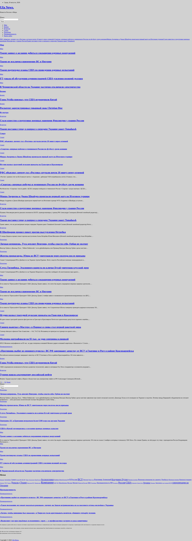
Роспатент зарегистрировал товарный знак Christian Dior (31, 108)
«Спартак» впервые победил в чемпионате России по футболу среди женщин (80, 39)
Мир (5, 25)
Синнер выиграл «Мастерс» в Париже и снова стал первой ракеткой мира (40, 327)
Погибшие (93, 483)
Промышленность (10, 34)
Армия (13, 479)
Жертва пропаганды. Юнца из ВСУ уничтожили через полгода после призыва (42, 255)
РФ (111, 483)
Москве (75, 483)
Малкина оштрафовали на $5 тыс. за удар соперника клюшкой (34, 339)
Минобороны (63, 483)
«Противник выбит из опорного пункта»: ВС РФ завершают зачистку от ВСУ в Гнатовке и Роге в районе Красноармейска (67, 351)
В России (73, 479)
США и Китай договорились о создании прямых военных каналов (29, 428)
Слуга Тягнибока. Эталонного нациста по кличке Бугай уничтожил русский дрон (44, 267)
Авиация (2, 479)
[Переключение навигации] (1, 16)
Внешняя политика (133, 479)
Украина (146, 483)
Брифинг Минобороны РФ (61, 479)
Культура (7, 29)
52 (5, 382)
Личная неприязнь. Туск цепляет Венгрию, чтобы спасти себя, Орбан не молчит (44, 244)
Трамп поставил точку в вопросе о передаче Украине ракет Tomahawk (51, 41)
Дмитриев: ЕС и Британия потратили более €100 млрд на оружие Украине (32, 421)
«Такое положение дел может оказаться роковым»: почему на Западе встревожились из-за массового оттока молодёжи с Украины (57, 505)
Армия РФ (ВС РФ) (21, 479)
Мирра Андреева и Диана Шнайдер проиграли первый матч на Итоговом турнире (135, 39)
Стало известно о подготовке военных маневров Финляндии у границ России (42, 120)
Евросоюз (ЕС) (30, 483)
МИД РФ (56, 483)
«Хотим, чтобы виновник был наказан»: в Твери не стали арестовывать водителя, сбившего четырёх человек (48, 513)
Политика (7, 32)
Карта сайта (8, 36)
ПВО (89, 483)
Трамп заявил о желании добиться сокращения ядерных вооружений (37, 53)
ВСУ (80, 479)
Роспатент (115, 483)
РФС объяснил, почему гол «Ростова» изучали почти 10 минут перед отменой (27, 39)
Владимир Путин (120, 479)
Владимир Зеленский (102, 479)
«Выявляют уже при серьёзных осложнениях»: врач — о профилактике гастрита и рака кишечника (43, 521)
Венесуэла (91, 479)
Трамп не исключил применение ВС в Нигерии (26, 61)
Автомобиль (7, 479)
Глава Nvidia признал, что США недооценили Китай (28, 99)
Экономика (158, 483)
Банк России (38, 479)
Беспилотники (47, 479)
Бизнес (6, 27)
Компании (47, 482)
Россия (121, 482)
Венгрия (85, 479)
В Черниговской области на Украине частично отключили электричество (40, 87)
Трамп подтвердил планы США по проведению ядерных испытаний (37, 70)
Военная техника (174, 479)
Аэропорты (31, 479)
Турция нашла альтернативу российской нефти (26, 374)
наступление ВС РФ (167, 483)
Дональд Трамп (19, 482)
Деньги (9, 483)
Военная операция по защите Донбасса (153, 480)
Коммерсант (38, 483)
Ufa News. (7, 7)
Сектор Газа (140, 483)
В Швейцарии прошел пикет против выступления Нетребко (33, 232)
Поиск (2, 17)
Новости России (82, 483)
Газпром (2, 483)
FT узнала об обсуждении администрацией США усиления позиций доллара (41, 78)
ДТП (5, 483)
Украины (153, 483)
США (129, 482)
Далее (8, 382)
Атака (27, 479)
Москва (69, 483)
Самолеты (134, 483)
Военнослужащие (185, 479)
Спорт (6, 30)
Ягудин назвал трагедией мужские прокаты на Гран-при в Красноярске (31, 164)
